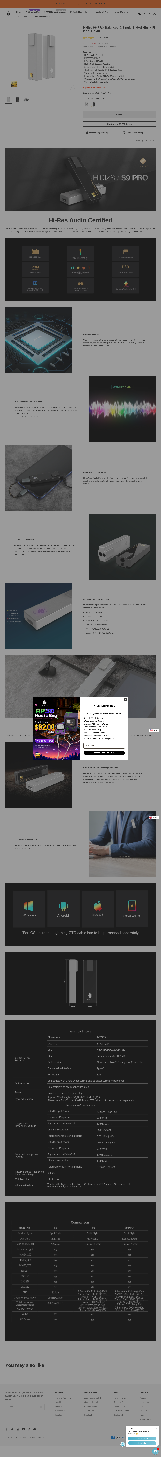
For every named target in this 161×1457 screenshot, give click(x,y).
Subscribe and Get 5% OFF (104, 753)
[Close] (125, 699)
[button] (155, 1451)
